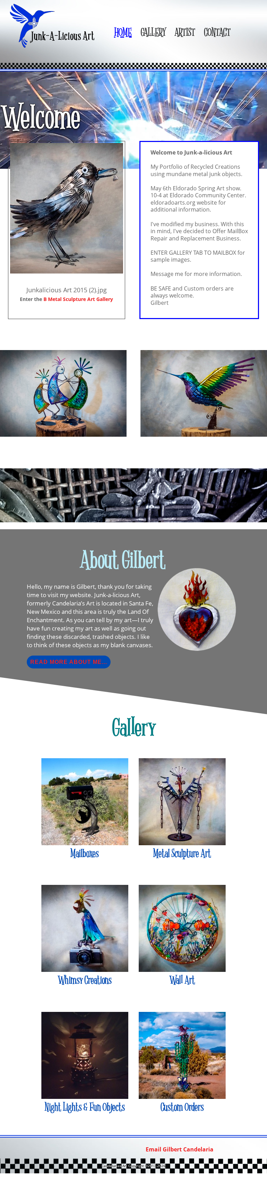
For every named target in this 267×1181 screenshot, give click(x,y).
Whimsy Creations (85, 980)
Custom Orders (182, 1107)
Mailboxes (85, 854)
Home (123, 33)
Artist (185, 33)
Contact (217, 33)
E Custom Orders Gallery (78, 299)
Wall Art (182, 980)
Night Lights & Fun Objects (85, 1107)
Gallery (153, 33)
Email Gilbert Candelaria (179, 1149)
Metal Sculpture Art (182, 854)
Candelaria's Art (53, 25)
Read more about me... (68, 662)
